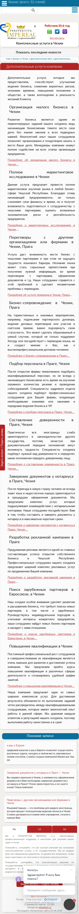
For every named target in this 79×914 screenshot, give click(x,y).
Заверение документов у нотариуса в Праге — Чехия (38, 772)
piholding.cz (45, 907)
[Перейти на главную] (21, 32)
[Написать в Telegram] (57, 31)
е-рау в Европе (15, 745)
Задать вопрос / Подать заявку (39, 883)
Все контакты (57, 38)
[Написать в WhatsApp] (49, 31)
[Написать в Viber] (64, 31)
